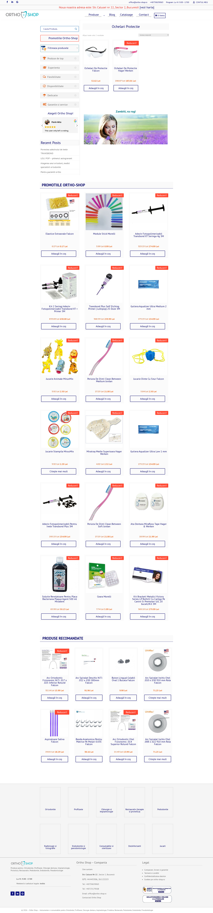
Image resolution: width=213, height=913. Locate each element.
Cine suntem (87, 869)
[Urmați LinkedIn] (12, 2)
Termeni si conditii (151, 873)
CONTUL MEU (202, 2)
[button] (77, 125)
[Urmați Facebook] (7, 2)
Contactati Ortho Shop (91, 897)
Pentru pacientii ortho (51, 172)
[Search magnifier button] (76, 29)
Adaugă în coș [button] (96, 88)
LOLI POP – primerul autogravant (56, 158)
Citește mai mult (59, 471)
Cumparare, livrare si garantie (156, 870)
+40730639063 (156, 2)
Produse (94, 15)
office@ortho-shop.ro (138, 2)
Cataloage (126, 15)
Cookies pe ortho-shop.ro (154, 879)
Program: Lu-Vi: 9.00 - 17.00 (177, 2)
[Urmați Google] (17, 2)
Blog (112, 15)
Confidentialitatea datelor (155, 876)
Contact (143, 15)
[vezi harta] (146, 7)
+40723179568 (92, 889)
